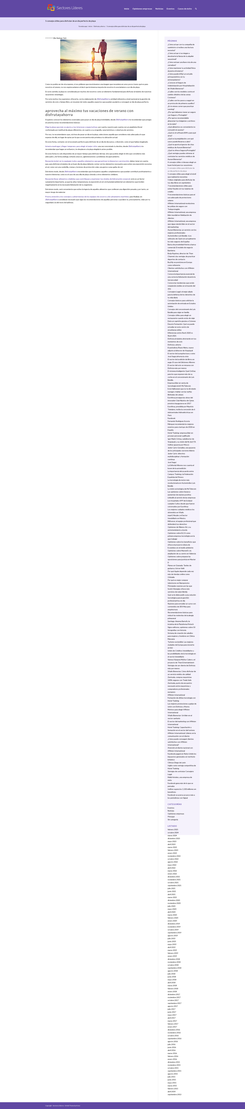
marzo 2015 (172, 1086)
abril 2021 (171, 894)
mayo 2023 (172, 841)
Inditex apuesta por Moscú (178, 445)
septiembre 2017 (174, 1003)
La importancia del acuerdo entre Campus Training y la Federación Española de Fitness (181, 474)
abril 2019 (171, 947)
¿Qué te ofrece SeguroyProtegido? (182, 150)
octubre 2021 (173, 882)
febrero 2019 (173, 953)
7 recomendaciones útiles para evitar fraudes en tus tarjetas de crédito (180, 189)
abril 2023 (171, 844)
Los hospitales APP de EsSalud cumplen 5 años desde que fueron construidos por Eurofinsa (181, 504)
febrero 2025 (173, 829)
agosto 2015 (173, 1074)
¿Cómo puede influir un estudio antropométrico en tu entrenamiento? (180, 77)
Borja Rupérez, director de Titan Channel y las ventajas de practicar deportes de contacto (181, 256)
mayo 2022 (172, 865)
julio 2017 (171, 1009)
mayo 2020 (172, 909)
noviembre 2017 (174, 997)
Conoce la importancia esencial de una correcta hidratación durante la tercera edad (181, 277)
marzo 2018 (172, 985)
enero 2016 (172, 1059)
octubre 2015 (173, 1068)
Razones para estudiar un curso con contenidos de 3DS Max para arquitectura (182, 607)
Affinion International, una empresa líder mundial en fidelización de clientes (182, 215)
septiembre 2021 (174, 885)
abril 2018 (171, 982)
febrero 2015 (173, 1088)
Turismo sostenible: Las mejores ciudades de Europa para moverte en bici (181, 645)
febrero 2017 (173, 1024)
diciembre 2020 (174, 900)
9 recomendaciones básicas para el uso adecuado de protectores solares (181, 197)
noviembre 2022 (174, 856)
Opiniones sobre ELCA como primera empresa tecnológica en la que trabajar (181, 536)
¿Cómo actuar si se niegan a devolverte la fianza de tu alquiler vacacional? (181, 56)
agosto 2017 (173, 1006)
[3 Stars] (49, 38)
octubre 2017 (173, 1000)
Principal (171, 817)
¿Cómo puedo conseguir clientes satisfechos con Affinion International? (181, 742)
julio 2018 (171, 974)
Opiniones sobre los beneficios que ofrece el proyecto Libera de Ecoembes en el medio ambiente (182, 545)
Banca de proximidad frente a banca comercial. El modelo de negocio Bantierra (182, 247)
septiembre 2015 (174, 1071)
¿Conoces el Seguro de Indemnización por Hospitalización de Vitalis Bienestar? (181, 86)
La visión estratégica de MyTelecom (182, 489)
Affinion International (176, 695)
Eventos (171, 808)
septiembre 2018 (174, 968)
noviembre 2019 (174, 927)
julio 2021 (171, 888)
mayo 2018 (172, 979)
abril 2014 (171, 1091)
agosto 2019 (173, 935)
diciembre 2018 (174, 959)
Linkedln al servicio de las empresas (182, 498)
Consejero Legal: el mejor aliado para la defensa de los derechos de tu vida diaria (181, 295)
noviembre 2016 (174, 1033)
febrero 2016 (173, 1056)
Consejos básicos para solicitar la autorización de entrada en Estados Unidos (182, 303)
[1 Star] (46, 38)
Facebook (171, 418)
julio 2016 (171, 1044)
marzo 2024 (172, 835)
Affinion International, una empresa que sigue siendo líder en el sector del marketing (182, 224)
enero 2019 (172, 956)
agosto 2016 (173, 1041)
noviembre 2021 (174, 879)
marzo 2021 (172, 897)
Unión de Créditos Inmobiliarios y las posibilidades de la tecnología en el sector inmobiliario (182, 654)
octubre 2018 (173, 965)
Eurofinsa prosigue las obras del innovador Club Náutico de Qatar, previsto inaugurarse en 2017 (181, 400)
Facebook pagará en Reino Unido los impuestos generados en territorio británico (182, 757)
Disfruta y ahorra (99, 26)
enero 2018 (172, 991)
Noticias (171, 811)
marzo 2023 (172, 847)
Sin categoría (173, 819)
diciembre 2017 (174, 994)
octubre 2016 (173, 1035)
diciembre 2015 (174, 1062)
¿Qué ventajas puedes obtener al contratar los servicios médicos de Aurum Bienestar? (181, 156)
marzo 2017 (172, 1021)
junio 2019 (172, 941)
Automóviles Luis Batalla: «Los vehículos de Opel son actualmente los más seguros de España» (182, 239)
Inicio (90, 26)
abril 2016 (171, 1050)
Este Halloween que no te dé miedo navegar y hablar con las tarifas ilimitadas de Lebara (182, 392)
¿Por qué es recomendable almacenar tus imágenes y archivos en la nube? (181, 121)
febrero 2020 (173, 918)
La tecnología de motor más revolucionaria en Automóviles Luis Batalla (181, 483)
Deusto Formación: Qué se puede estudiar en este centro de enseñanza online (181, 327)
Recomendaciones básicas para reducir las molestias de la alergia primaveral (181, 615)
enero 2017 (172, 1027)
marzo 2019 (172, 950)
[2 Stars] (47, 38)
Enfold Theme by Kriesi (72, 1105)
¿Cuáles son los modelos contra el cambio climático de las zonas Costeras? (181, 94)
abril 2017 (171, 1018)
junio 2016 (172, 1047)
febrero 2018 (173, 988)
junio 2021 (172, 891)
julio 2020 (171, 906)
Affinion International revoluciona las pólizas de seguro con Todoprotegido (181, 206)
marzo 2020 (172, 915)
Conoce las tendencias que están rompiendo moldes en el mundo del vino (181, 286)
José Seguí (172, 462)
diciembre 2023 (174, 838)
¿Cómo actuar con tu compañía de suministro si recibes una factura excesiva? (181, 47)
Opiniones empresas (176, 814)
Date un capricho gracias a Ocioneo (182, 321)
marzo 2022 (172, 871)
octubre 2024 (173, 832)
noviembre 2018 (174, 962)
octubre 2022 (173, 859)
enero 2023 (172, 853)
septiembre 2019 (174, 932)
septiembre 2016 (174, 1038)
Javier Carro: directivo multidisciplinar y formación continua (178, 456)
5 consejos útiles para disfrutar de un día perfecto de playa (70, 21)
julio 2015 (171, 1077)
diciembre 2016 (174, 1030)
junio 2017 (172, 1012)
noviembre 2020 (174, 903)
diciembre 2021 (174, 877)
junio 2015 (172, 1080)
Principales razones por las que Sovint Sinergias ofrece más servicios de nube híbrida (180, 589)
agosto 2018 (173, 971)
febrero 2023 (173, 850)
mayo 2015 (172, 1083)
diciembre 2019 (174, 924)
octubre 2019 (173, 930)
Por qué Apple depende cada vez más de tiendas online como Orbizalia (181, 574)
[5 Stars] (52, 38)
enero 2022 (172, 874)
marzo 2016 (172, 1053)
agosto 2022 (173, 862)
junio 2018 (172, 977)
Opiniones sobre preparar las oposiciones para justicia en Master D (182, 559)
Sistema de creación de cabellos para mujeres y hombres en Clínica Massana (181, 636)
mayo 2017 (172, 1015)
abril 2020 (171, 912)
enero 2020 (172, 921)
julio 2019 (171, 938)
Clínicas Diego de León (177, 762)
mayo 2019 (172, 944)
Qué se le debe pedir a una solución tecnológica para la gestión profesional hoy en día (182, 598)
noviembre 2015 (174, 1065)
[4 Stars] (50, 38)
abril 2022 (171, 868)
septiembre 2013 (174, 1094)
